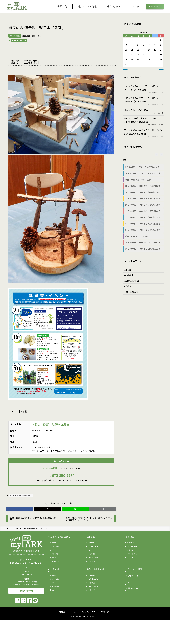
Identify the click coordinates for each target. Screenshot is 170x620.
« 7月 (125, 68)
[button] (19, 509)
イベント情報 (55, 554)
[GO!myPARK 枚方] (16, 6)
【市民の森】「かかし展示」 (137, 109)
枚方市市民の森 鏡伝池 (59, 536)
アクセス (53, 550)
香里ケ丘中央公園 (131, 280)
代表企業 (61, 611)
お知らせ (53, 557)
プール (91, 550)
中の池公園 (128, 275)
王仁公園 (128, 269)
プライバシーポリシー (89, 611)
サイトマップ (73, 611)
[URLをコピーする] (102, 509)
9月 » (161, 68)
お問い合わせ (106, 611)
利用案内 (53, 542)
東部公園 (128, 286)
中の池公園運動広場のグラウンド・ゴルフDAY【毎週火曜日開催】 (143, 120)
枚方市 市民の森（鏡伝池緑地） (21, 495)
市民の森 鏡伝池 (19, 40)
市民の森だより (55, 561)
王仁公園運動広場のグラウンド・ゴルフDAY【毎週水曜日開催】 (143, 132)
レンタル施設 (55, 546)
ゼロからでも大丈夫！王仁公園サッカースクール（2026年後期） (143, 87)
